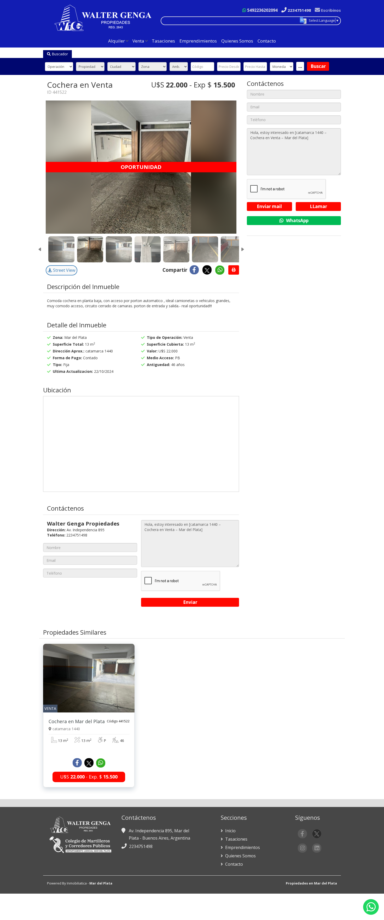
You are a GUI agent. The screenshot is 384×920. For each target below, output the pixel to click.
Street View (63, 270)
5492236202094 (262, 10)
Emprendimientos (198, 41)
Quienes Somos (237, 41)
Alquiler (116, 41)
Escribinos (330, 10)
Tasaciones (163, 41)
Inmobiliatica (77, 883)
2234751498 (299, 10)
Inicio (230, 831)
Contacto (267, 41)
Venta (138, 41)
